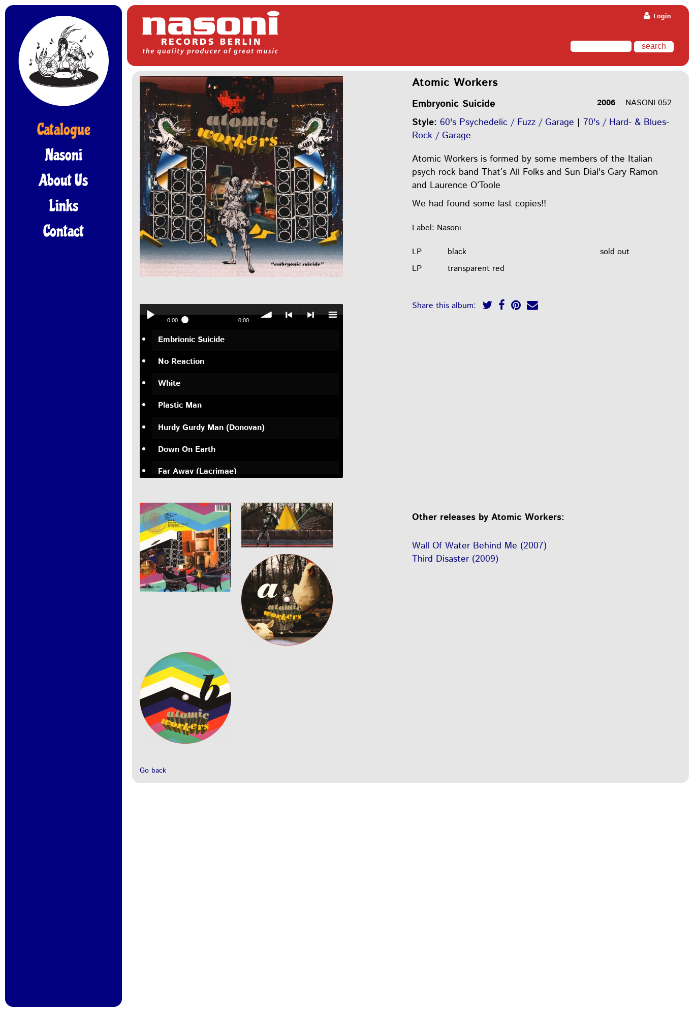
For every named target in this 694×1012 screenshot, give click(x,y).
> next (310, 314)
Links (63, 206)
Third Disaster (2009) (455, 559)
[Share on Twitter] (487, 307)
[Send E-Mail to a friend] (532, 307)
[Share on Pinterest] (516, 307)
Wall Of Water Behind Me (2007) (479, 546)
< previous (288, 314)
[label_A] (287, 646)
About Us (63, 180)
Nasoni (63, 155)
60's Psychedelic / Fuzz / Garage (507, 122)
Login (661, 16)
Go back (153, 770)
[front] (241, 278)
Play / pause (150, 314)
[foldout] (287, 548)
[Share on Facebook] (501, 307)
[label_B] (185, 744)
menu (332, 314)
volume (266, 314)
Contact (63, 231)
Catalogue (63, 129)
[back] (185, 592)
